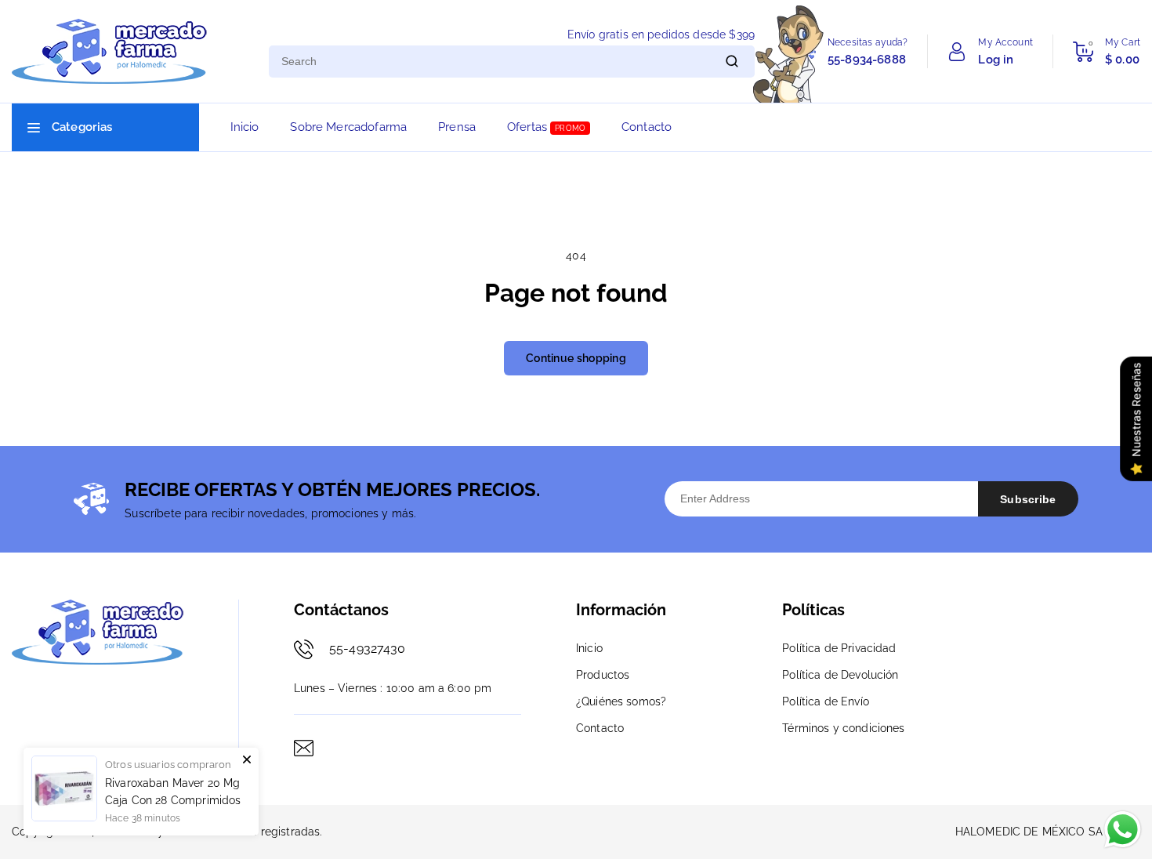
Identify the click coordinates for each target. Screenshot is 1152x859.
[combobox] (489, 61)
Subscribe (1028, 499)
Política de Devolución (840, 675)
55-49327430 (367, 648)
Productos (602, 675)
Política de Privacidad (839, 648)
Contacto (600, 728)
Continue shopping (576, 358)
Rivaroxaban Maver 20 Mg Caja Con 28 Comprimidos (173, 791)
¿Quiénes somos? (621, 701)
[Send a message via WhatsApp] (1122, 829)
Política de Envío (825, 701)
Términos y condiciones (843, 728)
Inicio (589, 648)
